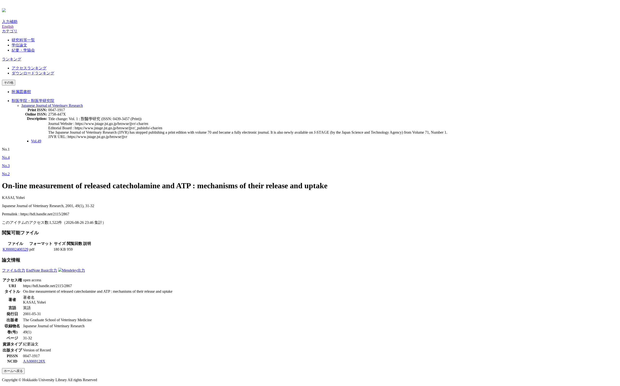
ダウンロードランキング (33, 73)
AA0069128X (34, 361)
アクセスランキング (29, 68)
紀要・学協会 (23, 50)
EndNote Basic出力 (41, 270)
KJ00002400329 (15, 249)
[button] (9, 31)
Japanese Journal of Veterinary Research (52, 105)
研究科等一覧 (23, 40)
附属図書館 (21, 92)
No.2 (6, 174)
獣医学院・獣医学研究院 (33, 101)
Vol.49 (36, 141)
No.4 (6, 157)
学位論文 (19, 45)
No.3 (6, 166)
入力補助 (9, 22)
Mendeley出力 (73, 270)
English (8, 26)
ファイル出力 (13, 270)
